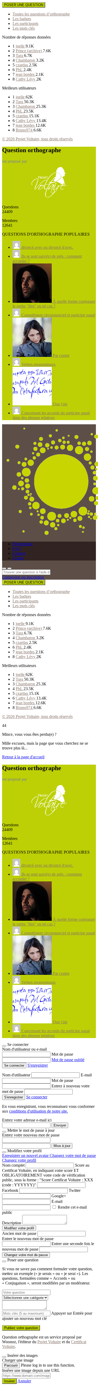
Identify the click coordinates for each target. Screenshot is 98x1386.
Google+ (58, 1196)
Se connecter (36, 1097)
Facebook (10, 1190)
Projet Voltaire (49, 1342)
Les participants (25, 23)
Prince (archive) (29, 51)
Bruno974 (24, 130)
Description (11, 1223)
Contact (19, 553)
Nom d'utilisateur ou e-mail (24, 1049)
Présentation (23, 544)
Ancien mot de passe (19, 1233)
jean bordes (26, 74)
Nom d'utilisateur (16, 1075)
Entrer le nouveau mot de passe (28, 1238)
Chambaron (26, 60)
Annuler (24, 1381)
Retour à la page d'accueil (23, 757)
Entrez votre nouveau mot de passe (31, 1135)
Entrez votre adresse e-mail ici (26, 1120)
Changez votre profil (19, 1160)
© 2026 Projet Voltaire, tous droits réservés (37, 139)
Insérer (9, 1381)
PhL (20, 69)
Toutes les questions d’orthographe (41, 14)
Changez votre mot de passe (73, 1155)
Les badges (22, 19)
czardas (22, 65)
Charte (18, 558)
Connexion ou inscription (23, 577)
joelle (21, 46)
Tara (20, 55)
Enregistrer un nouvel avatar (26, 1155)
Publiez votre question (21, 1328)
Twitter (74, 1190)
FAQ (17, 548)
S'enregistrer (37, 1065)
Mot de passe (62, 1054)
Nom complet (13, 1165)
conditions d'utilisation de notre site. (38, 1111)
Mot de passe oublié (67, 1059)
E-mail (86, 1075)
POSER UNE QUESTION (23, 5)
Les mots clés (24, 28)
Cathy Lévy (26, 79)
